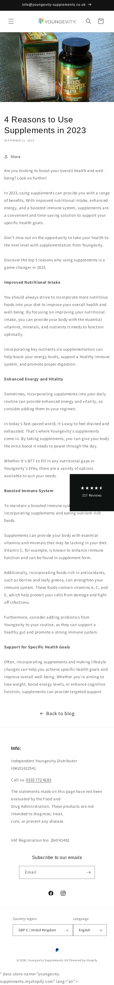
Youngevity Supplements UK (48, 960)
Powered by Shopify (83, 960)
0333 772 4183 (38, 779)
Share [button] (16, 156)
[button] (11, 21)
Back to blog (60, 713)
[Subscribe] (88, 872)
